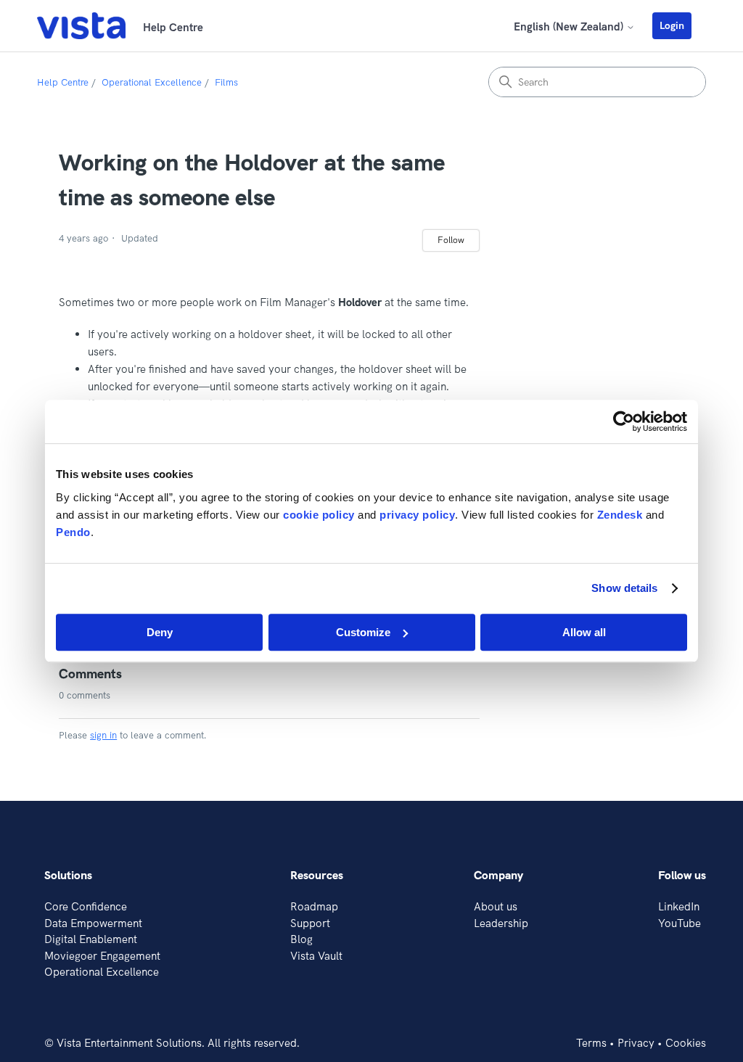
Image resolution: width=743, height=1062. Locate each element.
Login (672, 25)
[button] (679, 25)
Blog (301, 939)
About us (495, 906)
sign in (103, 735)
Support (310, 923)
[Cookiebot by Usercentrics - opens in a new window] (623, 421)
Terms (591, 1043)
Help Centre (63, 82)
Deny (160, 632)
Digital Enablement (90, 939)
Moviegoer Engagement (102, 956)
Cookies (685, 1043)
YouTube (679, 923)
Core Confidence (85, 906)
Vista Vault (316, 956)
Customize (363, 632)
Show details (624, 588)
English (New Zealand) (570, 26)
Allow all (584, 632)
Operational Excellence (152, 82)
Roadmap (314, 906)
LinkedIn (678, 906)
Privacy (635, 1043)
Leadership (501, 923)
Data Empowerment (93, 923)
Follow (451, 239)
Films (226, 82)
